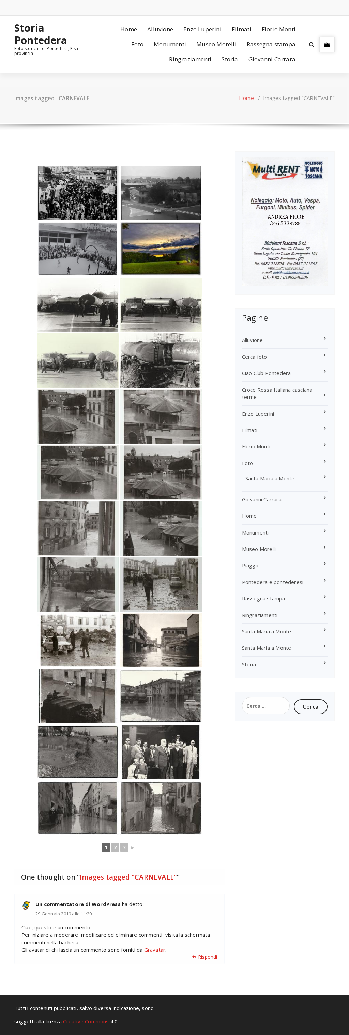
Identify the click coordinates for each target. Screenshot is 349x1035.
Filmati (241, 29)
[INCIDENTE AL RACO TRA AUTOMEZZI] (78, 305)
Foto (137, 44)
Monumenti (170, 44)
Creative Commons (86, 1021)
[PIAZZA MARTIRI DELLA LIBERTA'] (161, 584)
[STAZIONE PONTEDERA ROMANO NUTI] (161, 752)
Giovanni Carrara (271, 59)
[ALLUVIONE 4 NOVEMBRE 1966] (78, 528)
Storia (230, 59)
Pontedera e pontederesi (273, 582)
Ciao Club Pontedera (266, 373)
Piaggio (251, 565)
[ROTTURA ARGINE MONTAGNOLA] (78, 752)
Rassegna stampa (271, 44)
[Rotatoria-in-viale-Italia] (161, 193)
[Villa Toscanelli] (161, 249)
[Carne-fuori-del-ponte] (78, 193)
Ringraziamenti (190, 59)
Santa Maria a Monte (270, 478)
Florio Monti (278, 29)
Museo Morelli (216, 44)
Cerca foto (254, 356)
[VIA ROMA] (78, 696)
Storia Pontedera (40, 34)
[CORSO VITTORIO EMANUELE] (78, 808)
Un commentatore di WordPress (78, 904)
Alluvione (160, 29)
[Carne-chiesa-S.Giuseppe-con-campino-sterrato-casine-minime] (78, 249)
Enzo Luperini (202, 29)
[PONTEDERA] (161, 416)
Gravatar (155, 949)
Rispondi (207, 957)
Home (128, 29)
